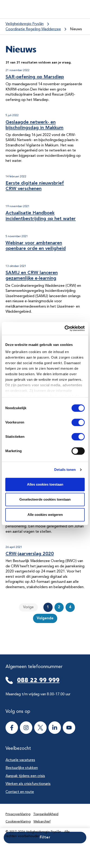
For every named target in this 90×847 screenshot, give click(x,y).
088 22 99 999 (38, 680)
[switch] (74, 422)
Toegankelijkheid (45, 814)
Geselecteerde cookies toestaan (45, 499)
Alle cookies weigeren (45, 515)
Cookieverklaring (18, 821)
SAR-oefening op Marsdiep (35, 77)
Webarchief (42, 821)
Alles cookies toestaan (45, 484)
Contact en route (20, 792)
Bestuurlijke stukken (22, 768)
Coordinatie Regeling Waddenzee (33, 29)
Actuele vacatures (20, 760)
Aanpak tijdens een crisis (25, 776)
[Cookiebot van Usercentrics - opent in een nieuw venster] (65, 328)
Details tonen (65, 470)
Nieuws (76, 29)
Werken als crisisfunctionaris (28, 784)
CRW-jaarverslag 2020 (30, 554)
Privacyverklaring (18, 814)
